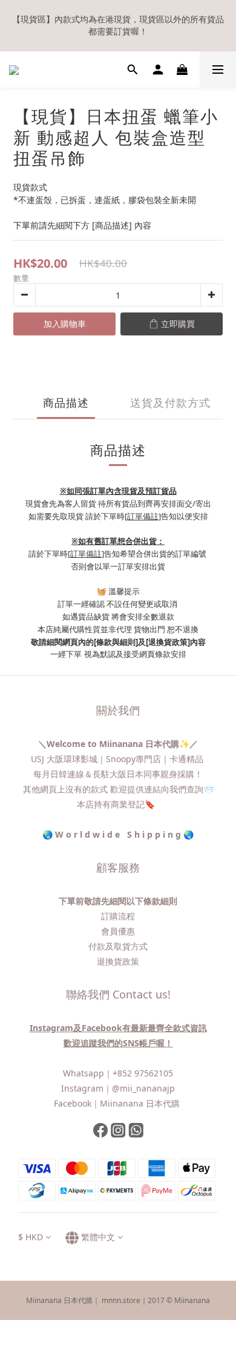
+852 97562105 (143, 1073)
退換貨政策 (118, 961)
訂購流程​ (118, 916)
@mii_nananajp (143, 1088)
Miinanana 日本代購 (141, 1103)
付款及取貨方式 (118, 946)
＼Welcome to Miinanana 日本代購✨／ (118, 743)
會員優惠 (118, 931)
